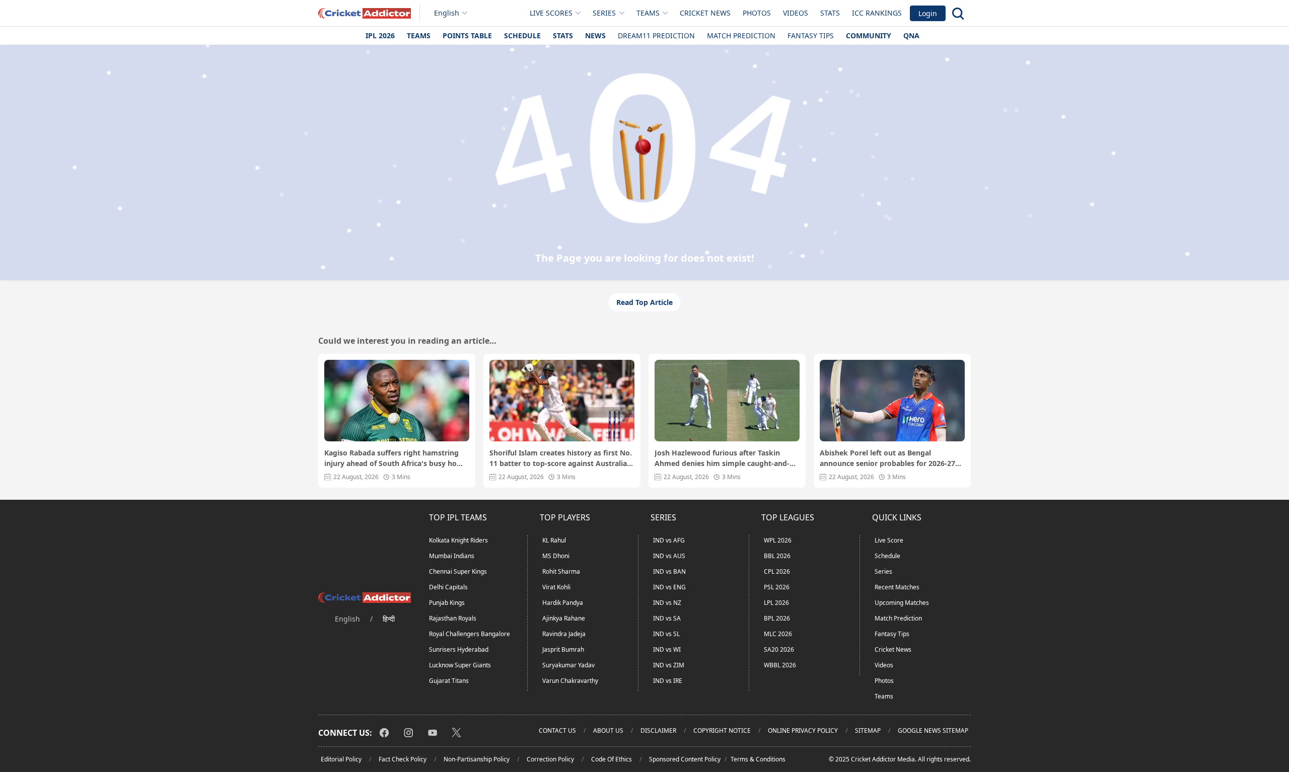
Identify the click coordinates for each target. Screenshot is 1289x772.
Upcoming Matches (902, 602)
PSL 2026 (777, 587)
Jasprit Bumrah (563, 649)
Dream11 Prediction (656, 35)
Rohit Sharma (561, 571)
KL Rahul (554, 540)
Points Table (467, 35)
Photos (757, 13)
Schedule (522, 35)
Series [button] (604, 13)
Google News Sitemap (933, 730)
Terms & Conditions (758, 759)
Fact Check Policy (402, 759)
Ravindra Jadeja (564, 634)
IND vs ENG (669, 587)
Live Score (889, 540)
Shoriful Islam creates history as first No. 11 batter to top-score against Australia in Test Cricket (560, 458)
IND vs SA (667, 618)
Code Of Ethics (611, 759)
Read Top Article (644, 302)
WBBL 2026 (780, 665)
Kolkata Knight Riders (458, 540)
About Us (608, 730)
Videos (795, 13)
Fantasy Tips (810, 35)
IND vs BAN (669, 571)
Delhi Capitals (448, 587)
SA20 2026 (779, 649)
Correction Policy (550, 759)
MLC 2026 (778, 634)
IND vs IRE (667, 680)
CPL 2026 (777, 571)
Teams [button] (648, 13)
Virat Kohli (556, 587)
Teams (419, 35)
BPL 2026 (777, 618)
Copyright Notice (722, 730)
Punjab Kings (447, 602)
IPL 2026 (380, 35)
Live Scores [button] (551, 13)
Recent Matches (897, 587)
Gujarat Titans (449, 680)
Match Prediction (741, 35)
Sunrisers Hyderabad (458, 649)
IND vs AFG (669, 540)
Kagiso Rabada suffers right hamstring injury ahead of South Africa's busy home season (396, 458)
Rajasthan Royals (452, 618)
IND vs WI (667, 649)
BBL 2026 (777, 556)
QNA (911, 35)
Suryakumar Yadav (568, 665)
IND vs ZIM (668, 665)
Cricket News (705, 13)
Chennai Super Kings (458, 571)
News (595, 35)
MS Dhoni (555, 556)
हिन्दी (389, 619)
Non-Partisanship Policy (477, 759)
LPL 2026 (776, 602)
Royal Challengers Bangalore (469, 634)
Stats (830, 13)
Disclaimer (658, 730)
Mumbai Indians (451, 556)
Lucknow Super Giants (460, 665)
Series (883, 571)
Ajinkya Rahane (563, 618)
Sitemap (868, 730)
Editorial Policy (341, 759)
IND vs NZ (667, 602)
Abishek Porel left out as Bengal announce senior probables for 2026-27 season (887, 458)
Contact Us (557, 730)
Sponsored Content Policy (685, 759)
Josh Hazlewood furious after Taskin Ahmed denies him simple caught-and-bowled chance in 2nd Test (722, 458)
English (446, 13)
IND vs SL (666, 634)
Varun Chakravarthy (570, 680)
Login (927, 13)
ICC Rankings (877, 13)
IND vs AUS (669, 556)
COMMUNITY (868, 35)
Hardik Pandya (562, 602)
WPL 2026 (778, 540)
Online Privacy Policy (803, 730)
